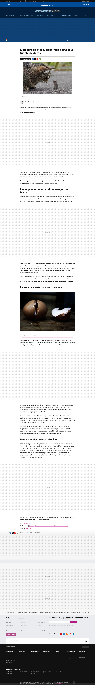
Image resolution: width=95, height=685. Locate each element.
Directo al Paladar (47, 654)
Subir (84, 647)
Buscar (86, 641)
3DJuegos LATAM (23, 671)
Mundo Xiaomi (9, 662)
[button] (29, 102)
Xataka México (9, 671)
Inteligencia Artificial (40, 630)
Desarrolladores (50, 15)
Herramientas (9, 625)
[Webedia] (10, 646)
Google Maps (34, 40)
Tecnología (65, 40)
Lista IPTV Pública (72, 612)
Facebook (88, 16)
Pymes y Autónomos (82, 656)
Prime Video (52, 40)
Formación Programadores (25, 15)
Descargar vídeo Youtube (47, 612)
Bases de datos (39, 15)
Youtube (61, 633)
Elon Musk (26, 40)
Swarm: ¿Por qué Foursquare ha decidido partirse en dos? (48, 526)
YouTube (46, 40)
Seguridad (23, 625)
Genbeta (47, 5)
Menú (10, 5)
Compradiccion (70, 658)
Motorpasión (58, 654)
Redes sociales (10, 628)
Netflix (8, 630)
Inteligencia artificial (40, 622)
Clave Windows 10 (35, 612)
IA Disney (26, 612)
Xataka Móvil (9, 656)
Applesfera (8, 658)
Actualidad (23, 622)
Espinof (32, 656)
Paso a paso (9, 622)
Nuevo (85, 5)
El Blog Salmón (82, 654)
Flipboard (37, 59)
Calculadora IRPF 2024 (61, 612)
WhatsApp (23, 630)
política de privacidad (68, 625)
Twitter (85, 16)
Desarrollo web (10, 15)
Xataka (7, 654)
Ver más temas (11, 634)
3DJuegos (21, 654)
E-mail (40, 59)
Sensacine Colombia (33, 674)
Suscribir (73, 622)
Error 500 (27, 524)
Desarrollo (37, 532)
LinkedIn (73, 633)
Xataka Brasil (9, 673)
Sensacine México (35, 671)
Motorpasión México (58, 672)
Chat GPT (19, 612)
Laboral (22, 628)
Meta (40, 40)
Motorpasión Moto (59, 656)
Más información (58, 683)
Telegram (64, 633)
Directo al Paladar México (47, 672)
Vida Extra (21, 656)
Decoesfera (70, 656)
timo (36, 628)
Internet (59, 40)
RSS (67, 633)
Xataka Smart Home (10, 660)
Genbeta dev (47, 10)
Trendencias (70, 654)
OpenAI (20, 40)
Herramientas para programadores (67, 15)
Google (72, 40)
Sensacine (33, 654)
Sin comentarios (26, 59)
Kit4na (28, 528)
